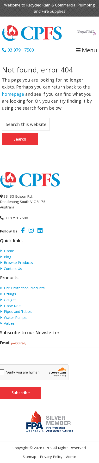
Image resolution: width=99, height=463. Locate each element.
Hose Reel (12, 305)
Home (9, 250)
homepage (13, 94)
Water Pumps (15, 317)
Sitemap (29, 456)
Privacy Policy (51, 456)
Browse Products (18, 262)
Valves (9, 323)
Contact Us (13, 268)
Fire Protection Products (24, 287)
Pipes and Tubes (18, 311)
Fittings (10, 293)
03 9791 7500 (20, 50)
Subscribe (21, 392)
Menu (88, 50)
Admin (71, 456)
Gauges (10, 299)
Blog (7, 256)
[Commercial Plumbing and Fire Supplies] (32, 28)
